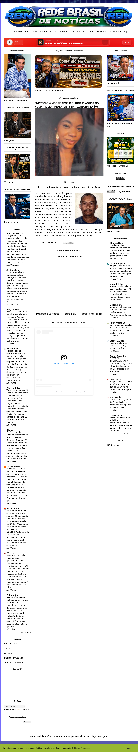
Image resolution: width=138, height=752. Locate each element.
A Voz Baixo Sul (14, 233)
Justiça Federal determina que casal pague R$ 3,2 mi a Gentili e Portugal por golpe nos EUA (16, 356)
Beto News (115, 379)
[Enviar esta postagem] (43, 242)
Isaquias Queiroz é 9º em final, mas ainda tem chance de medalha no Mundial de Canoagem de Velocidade (121, 271)
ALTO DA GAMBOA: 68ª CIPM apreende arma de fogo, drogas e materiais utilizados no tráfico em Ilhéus (17, 474)
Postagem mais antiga (91, 314)
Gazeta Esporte (117, 263)
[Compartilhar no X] (68, 243)
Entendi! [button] (130, 748)
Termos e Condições (14, 662)
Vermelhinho (116, 284)
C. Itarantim (12, 595)
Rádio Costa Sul (118, 323)
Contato (8, 653)
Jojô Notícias (13, 270)
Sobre (7, 648)
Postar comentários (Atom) (73, 323)
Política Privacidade (13, 658)
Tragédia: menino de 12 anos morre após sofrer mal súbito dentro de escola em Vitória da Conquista (17, 395)
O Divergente (116, 415)
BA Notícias (12, 349)
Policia (57, 242)
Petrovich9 (80, 736)
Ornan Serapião (118, 356)
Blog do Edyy (13, 388)
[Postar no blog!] (66, 243)
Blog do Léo (12, 309)
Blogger (103, 736)
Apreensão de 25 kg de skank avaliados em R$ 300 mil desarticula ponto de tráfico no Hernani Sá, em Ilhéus (120, 291)
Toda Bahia (115, 397)
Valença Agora (117, 341)
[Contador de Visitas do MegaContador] (120, 179)
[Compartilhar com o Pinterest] (72, 243)
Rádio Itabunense (115, 445)
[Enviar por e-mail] (64, 243)
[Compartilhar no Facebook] (70, 243)
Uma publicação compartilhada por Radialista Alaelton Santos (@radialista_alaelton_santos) (67, 392)
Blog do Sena (116, 243)
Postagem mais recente (47, 314)
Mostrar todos (26, 632)
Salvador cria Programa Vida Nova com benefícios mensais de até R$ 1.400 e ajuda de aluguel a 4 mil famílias (121, 422)
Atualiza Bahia (13, 508)
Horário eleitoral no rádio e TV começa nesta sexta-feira (118, 345)
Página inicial (70, 314)
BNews (10, 553)
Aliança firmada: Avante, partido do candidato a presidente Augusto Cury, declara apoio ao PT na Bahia (17, 316)
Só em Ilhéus (13, 466)
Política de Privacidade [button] (81, 748)
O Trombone (116, 305)
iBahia (9, 430)
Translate (24, 710)
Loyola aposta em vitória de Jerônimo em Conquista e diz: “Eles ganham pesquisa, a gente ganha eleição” (120, 250)
